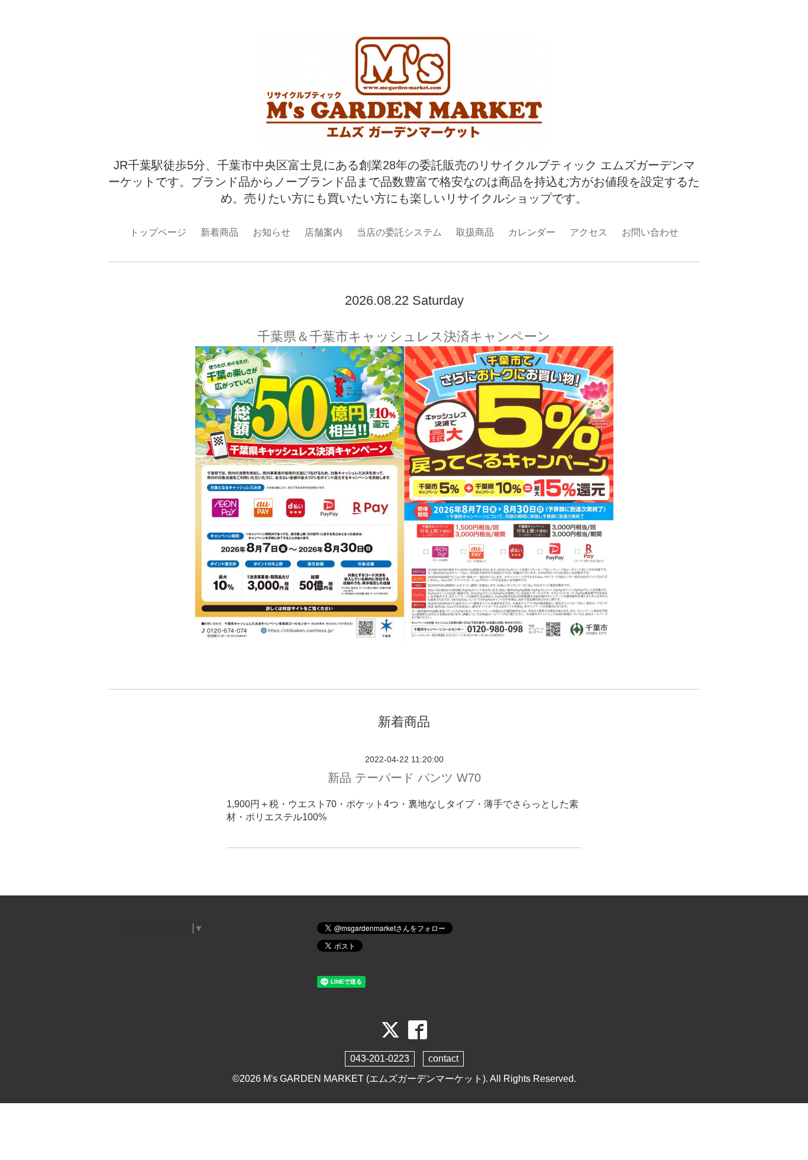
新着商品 (219, 232)
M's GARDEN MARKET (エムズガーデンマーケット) (374, 1079)
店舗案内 (323, 232)
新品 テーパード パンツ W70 (404, 777)
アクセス (588, 232)
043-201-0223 (379, 1058)
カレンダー (531, 232)
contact (443, 1058)
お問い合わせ (650, 232)
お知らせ (271, 232)
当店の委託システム (399, 232)
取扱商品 (475, 232)
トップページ (158, 232)
